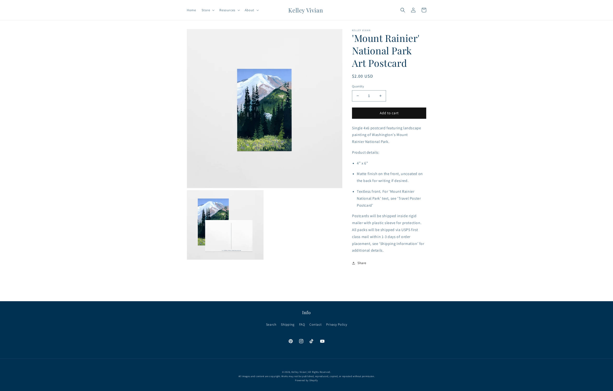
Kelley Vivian (298, 372)
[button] (207, 10)
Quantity (358, 86)
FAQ (302, 324)
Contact (315, 324)
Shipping (288, 324)
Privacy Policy (336, 324)
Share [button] (362, 263)
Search (271, 324)
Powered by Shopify (306, 380)
